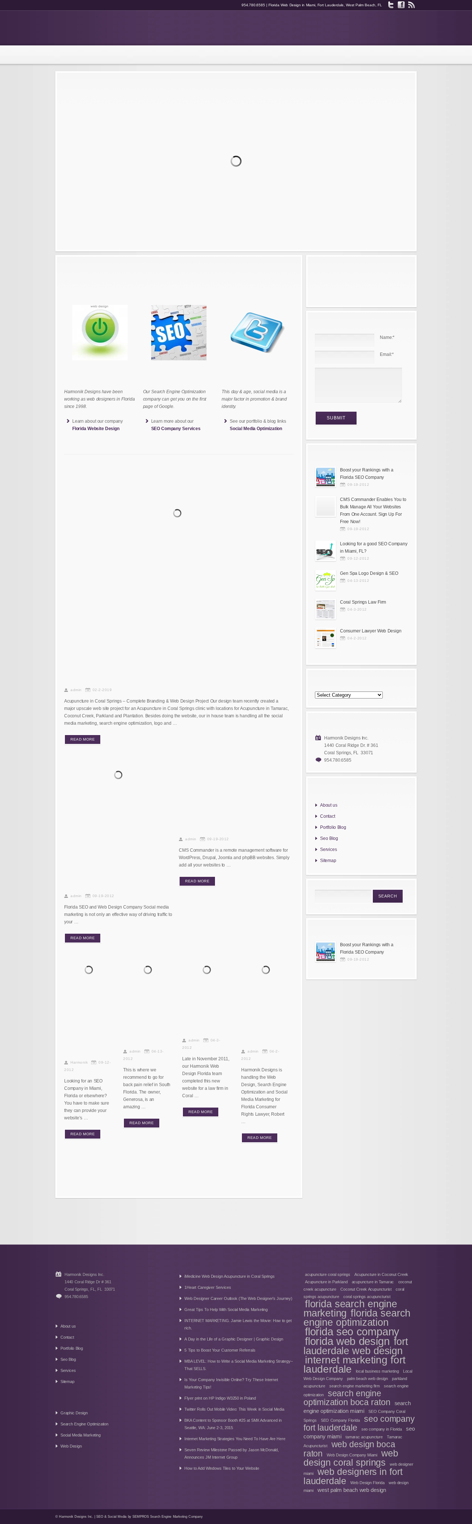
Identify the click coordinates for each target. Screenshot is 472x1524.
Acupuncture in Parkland (326, 1282)
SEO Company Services (176, 428)
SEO (99, 1516)
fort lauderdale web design (355, 1346)
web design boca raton (349, 1448)
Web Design (71, 1446)
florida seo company (352, 1331)
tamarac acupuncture (364, 1437)
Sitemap (328, 860)
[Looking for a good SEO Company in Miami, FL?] (90, 971)
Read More (82, 739)
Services (328, 849)
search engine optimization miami (357, 1407)
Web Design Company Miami (352, 1455)
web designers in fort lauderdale (353, 1476)
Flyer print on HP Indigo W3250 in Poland (220, 1398)
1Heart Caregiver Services (207, 1287)
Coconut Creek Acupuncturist (366, 1289)
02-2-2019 (102, 690)
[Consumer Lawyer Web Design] (267, 971)
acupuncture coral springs (327, 1274)
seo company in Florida (381, 1429)
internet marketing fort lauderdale (354, 1364)
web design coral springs (350, 1458)
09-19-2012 (103, 896)
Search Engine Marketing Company (176, 1516)
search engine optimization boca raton (346, 1398)
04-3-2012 (357, 609)
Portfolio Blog (333, 827)
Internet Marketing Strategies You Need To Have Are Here (234, 1439)
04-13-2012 (358, 581)
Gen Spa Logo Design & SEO (147, 1027)
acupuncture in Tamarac (373, 1282)
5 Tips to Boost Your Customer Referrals (219, 1350)
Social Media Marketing (80, 1435)
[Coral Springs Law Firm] (208, 971)
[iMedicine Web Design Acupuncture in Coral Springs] (179, 514)
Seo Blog (329, 838)
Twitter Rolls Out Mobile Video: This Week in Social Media (234, 1409)
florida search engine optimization (356, 1318)
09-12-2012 (358, 558)
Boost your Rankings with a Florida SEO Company (111, 869)
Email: (387, 354)
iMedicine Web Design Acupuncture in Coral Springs (229, 1276)
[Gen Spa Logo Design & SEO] (149, 971)
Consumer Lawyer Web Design (262, 1027)
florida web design (347, 1341)
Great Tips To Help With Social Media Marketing (225, 1309)
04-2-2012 (357, 638)
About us (328, 805)
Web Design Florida (367, 1482)
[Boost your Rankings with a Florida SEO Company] (119, 776)
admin (76, 690)
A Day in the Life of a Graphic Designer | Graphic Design (233, 1339)
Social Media (117, 1516)
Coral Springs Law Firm (363, 602)
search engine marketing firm (354, 1386)
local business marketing (377, 1371)
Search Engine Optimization (84, 1424)
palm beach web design (367, 1378)
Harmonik (79, 1062)
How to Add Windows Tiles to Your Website (221, 1468)
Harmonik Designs (106, 27)
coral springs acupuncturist (367, 1296)
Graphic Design (74, 1413)
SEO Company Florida (340, 1420)
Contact (327, 816)
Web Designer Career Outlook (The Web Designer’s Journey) (238, 1298)
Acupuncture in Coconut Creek (381, 1274)
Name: (387, 337)
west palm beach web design (351, 1490)
